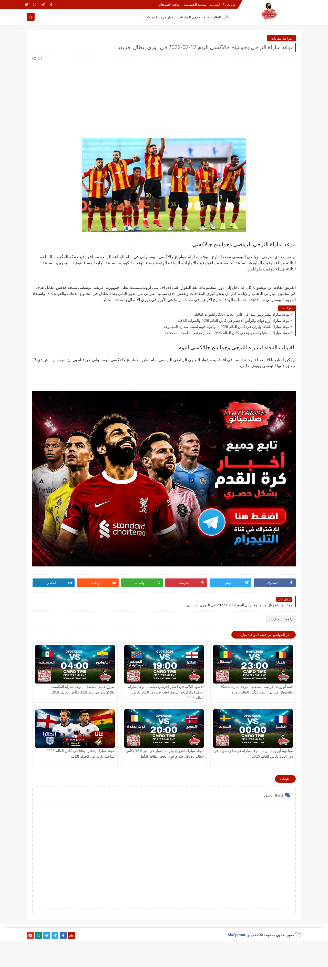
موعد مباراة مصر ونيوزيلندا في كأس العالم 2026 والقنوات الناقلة (242, 314)
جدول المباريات (189, 17)
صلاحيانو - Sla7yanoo (243, 934)
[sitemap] (71, 935)
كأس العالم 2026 (216, 17)
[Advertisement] (164, 97)
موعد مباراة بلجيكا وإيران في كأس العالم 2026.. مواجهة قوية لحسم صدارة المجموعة (226, 327)
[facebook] (51, 4)
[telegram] (42, 4)
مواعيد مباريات (281, 38)
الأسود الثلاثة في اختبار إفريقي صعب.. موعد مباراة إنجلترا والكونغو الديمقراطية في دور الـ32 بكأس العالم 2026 (166, 692)
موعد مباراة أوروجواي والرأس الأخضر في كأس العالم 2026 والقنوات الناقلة (234, 321)
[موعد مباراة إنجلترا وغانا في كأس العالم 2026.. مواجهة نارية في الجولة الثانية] (75, 728)
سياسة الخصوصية (195, 4)
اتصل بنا (215, 4)
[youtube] (30, 935)
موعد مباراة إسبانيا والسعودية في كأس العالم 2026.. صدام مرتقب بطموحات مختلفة (227, 333)
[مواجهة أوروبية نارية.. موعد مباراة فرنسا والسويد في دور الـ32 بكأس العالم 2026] (253, 728)
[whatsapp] (34, 4)
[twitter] (26, 4)
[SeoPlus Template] (297, 934)
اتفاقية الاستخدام (169, 4)
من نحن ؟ (229, 4)
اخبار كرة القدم (163, 17)
